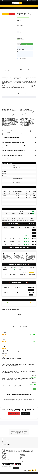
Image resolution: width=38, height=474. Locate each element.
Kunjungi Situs (15, 184)
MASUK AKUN (25, 413)
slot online (30, 68)
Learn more (20, 29)
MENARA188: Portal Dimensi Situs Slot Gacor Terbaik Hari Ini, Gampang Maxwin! (14, 11)
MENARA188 (4, 68)
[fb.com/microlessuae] (33, 470)
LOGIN (5, 14)
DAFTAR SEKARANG (14, 413)
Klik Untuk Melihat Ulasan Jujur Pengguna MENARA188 (19, 326)
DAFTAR (12, 14)
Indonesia (5, 0)
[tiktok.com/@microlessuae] (35, 470)
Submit (35, 388)
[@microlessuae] (30, 470)
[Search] (20, 3)
